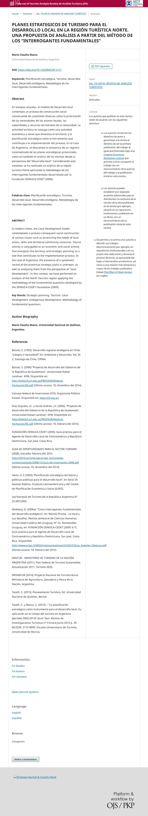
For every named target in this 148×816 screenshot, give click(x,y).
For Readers (18, 665)
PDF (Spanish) (102, 66)
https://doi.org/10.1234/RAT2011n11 (40, 69)
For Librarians (19, 676)
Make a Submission (25, 759)
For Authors (18, 671)
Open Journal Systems (25, 692)
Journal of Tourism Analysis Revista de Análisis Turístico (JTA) (52, 3)
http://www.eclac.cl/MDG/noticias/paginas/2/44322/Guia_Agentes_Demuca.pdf (59, 545)
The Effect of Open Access (117, 272)
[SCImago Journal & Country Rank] (35, 777)
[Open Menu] (12, 3)
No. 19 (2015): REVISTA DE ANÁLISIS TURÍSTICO (61, 13)
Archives (27, 13)
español (16, 718)
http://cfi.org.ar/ (49, 398)
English (16, 712)
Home (15, 13)
